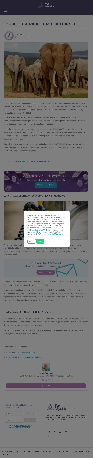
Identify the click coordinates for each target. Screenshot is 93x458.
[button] (31, 241)
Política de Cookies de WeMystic (38, 230)
